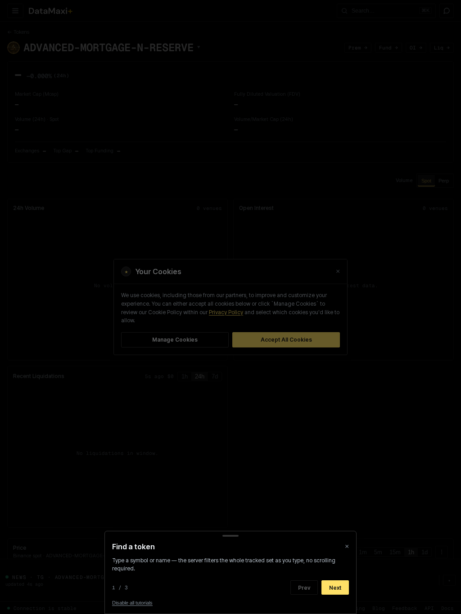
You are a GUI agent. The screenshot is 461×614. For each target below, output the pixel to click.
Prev (304, 587)
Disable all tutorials (132, 602)
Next (335, 587)
